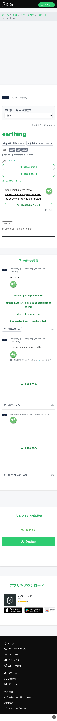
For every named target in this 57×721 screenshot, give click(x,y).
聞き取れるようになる (30, 205)
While (8, 189)
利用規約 (8, 702)
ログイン (48, 5)
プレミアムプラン (17, 649)
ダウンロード (15, 673)
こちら (39, 360)
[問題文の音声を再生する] (13, 284)
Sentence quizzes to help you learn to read (29, 414)
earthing (16, 189)
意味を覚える (30, 167)
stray (12, 198)
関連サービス (11, 684)
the (24, 189)
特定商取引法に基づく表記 (17, 697)
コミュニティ (15, 660)
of (24, 228)
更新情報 (12, 678)
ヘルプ (10, 643)
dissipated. (35, 198)
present (7, 228)
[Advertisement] (28, 53)
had (26, 198)
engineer (26, 194)
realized (36, 194)
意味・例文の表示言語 (20, 110)
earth (12, 160)
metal (29, 189)
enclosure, (11, 194)
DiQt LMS (14, 654)
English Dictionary (19, 98)
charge (19, 198)
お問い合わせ (14, 665)
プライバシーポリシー (15, 708)
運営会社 (8, 692)
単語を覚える (30, 174)
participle (17, 228)
